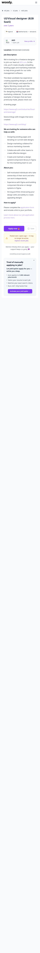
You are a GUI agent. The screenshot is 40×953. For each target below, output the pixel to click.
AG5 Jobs (24, 11)
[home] (7, 2)
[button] (32, 2)
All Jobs (6, 11)
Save (32, 228)
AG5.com (23, 62)
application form (27, 207)
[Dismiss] (34, 260)
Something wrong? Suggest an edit (20, 254)
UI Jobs (15, 11)
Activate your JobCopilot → (20, 291)
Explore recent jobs (21, 241)
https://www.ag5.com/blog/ (15, 124)
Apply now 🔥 (14, 228)
